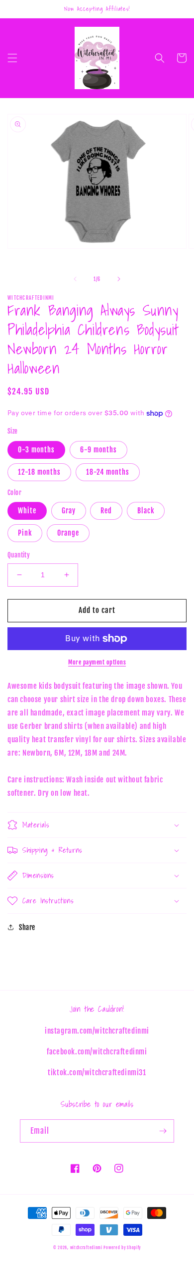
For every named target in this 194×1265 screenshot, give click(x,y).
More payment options (97, 662)
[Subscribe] (163, 1131)
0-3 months (36, 449)
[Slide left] (75, 279)
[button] (12, 58)
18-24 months (107, 472)
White (27, 510)
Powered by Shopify (122, 1247)
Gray (69, 510)
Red (106, 510)
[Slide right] (119, 279)
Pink (25, 533)
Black (145, 510)
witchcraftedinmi (86, 1247)
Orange (68, 533)
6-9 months (98, 449)
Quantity (18, 555)
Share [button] (27, 927)
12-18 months (39, 472)
